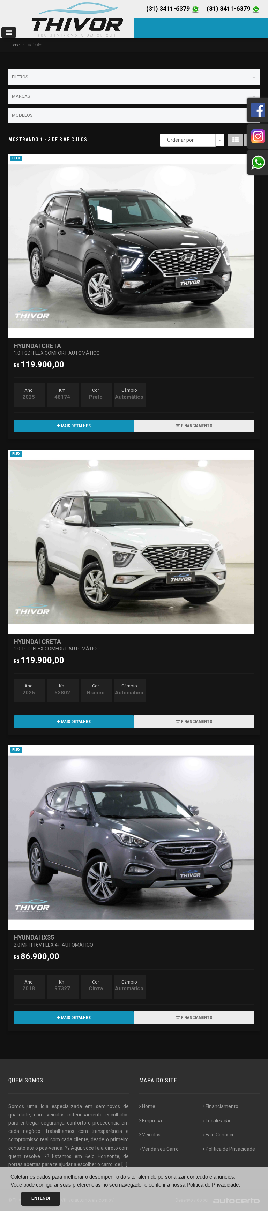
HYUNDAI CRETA (57, 349)
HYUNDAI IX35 (53, 940)
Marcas (21, 96)
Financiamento (222, 1106)
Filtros (20, 77)
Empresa (152, 1120)
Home (14, 44)
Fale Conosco (220, 1134)
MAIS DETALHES (75, 425)
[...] (124, 1164)
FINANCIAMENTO (196, 425)
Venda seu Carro (160, 1149)
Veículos (151, 1134)
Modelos (22, 115)
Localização (219, 1120)
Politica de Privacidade (230, 1149)
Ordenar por (180, 140)
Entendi (40, 1198)
